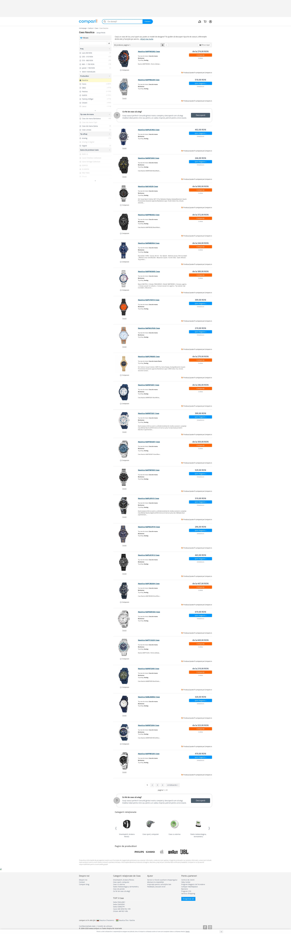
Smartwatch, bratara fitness (127, 835)
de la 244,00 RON (200, 243)
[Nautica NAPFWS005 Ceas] (125, 278)
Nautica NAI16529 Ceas (148, 186)
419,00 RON (200, 753)
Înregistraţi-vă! (188, 899)
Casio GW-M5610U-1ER (121, 909)
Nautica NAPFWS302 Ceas (149, 51)
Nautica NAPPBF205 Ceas (148, 753)
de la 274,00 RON (200, 51)
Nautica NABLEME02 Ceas (149, 697)
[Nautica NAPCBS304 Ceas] (125, 590)
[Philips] (139, 852)
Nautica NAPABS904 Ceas (148, 243)
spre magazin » (200, 83)
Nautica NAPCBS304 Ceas (148, 583)
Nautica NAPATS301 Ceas (148, 385)
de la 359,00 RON (200, 441)
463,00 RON (200, 555)
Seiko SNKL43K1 (119, 902)
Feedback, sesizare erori (156, 887)
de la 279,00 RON (200, 356)
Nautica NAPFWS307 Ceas (149, 442)
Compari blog (84, 884)
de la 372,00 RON (200, 214)
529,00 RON (200, 470)
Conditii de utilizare (104, 926)
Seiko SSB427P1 (119, 907)
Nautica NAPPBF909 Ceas (148, 470)
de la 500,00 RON (200, 186)
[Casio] (150, 852)
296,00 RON (200, 526)
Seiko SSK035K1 (119, 904)
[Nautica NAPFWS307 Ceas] (125, 449)
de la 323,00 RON (200, 725)
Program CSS (186, 891)
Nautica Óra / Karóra (127, 920)
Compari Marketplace (189, 887)
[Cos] (205, 21)
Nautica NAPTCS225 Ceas (148, 640)
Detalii (124, 98)
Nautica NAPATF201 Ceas (148, 413)
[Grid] (166, 45)
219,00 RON (200, 328)
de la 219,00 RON (200, 668)
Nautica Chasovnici (107, 920)
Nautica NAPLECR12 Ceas (148, 555)
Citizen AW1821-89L (120, 911)
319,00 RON (200, 498)
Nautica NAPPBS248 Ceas (148, 80)
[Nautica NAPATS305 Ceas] (125, 675)
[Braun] (173, 852)
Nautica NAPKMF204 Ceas (149, 612)
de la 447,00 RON (200, 583)
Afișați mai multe (146, 39)
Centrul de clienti (187, 880)
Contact (82, 882)
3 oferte (200, 250)
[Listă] (162, 45)
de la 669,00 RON (200, 640)
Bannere (184, 889)
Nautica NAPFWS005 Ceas (149, 271)
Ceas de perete (119, 889)
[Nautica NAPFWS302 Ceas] (125, 58)
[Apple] (161, 852)
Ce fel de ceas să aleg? (132, 111)
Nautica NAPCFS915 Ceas (148, 300)
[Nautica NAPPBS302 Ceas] (125, 221)
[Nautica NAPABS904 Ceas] (125, 250)
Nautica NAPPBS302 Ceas (148, 215)
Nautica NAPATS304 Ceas (148, 725)
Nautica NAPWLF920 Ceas (149, 328)
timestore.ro (200, 86)
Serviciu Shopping (188, 893)
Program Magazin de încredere (193, 884)
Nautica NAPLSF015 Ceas (148, 498)
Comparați (200, 55)
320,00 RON (200, 697)
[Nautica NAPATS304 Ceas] (125, 732)
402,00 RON (200, 129)
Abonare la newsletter (155, 882)
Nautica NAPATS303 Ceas (148, 158)
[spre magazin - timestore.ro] (125, 87)
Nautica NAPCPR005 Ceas (149, 356)
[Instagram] (210, 927)
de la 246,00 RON (200, 385)
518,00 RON (200, 79)
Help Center (185, 882)
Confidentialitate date (87, 926)
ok (109, 43)
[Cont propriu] (210, 21)
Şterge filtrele (101, 33)
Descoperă (200, 115)
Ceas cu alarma (174, 834)
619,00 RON (200, 612)
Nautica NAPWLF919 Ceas (149, 527)
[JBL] (184, 852)
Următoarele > (172, 785)
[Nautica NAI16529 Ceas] (125, 193)
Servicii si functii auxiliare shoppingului (162, 880)
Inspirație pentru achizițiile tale (159, 884)
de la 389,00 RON (200, 271)
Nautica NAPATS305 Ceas (148, 668)
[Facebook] (205, 927)
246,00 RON (200, 158)
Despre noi (83, 880)
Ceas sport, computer (151, 834)
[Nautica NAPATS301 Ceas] (125, 392)
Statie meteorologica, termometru (198, 835)
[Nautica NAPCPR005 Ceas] (125, 363)
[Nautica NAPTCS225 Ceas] (125, 647)
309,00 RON (200, 300)
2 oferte (200, 58)
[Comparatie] (200, 21)
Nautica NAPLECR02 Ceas (148, 129)
